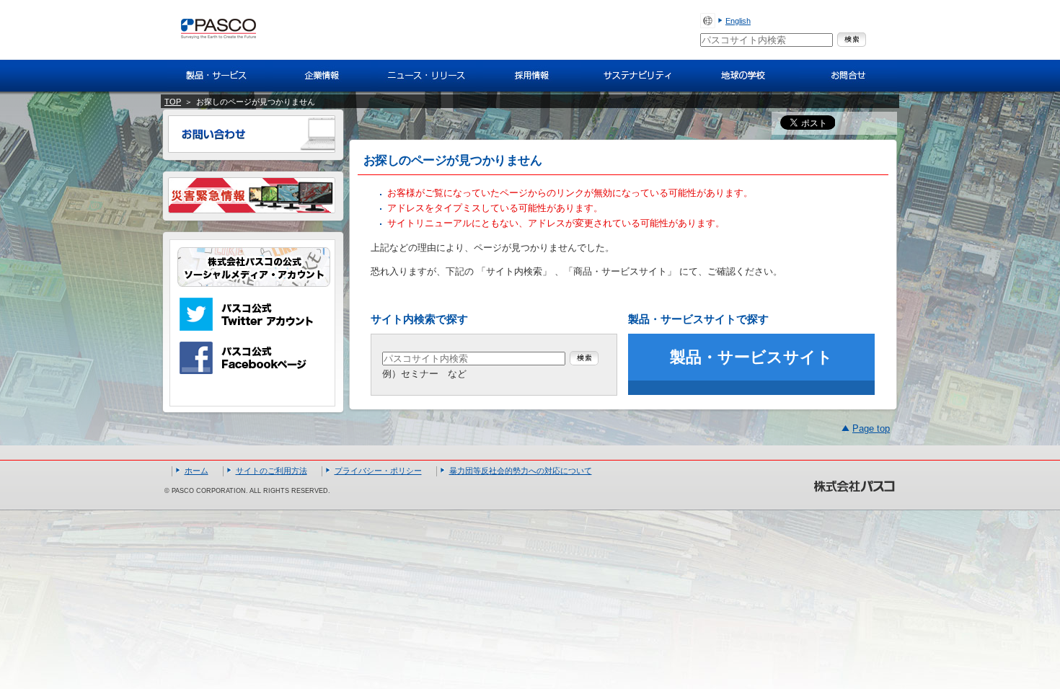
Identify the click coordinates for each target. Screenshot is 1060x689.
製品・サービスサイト (751, 357)
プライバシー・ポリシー (378, 470)
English (738, 21)
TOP (172, 101)
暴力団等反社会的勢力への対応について (520, 470)
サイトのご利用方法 (271, 470)
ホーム (196, 470)
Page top (871, 428)
